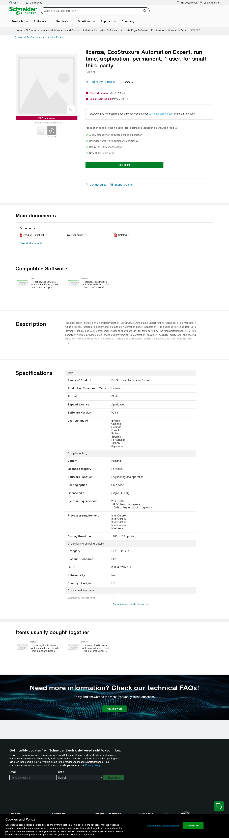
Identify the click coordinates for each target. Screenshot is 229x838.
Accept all (192, 825)
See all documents (31, 243)
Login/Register (212, 2)
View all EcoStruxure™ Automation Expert (40, 37)
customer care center (160, 113)
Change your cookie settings (163, 825)
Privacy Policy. (92, 765)
